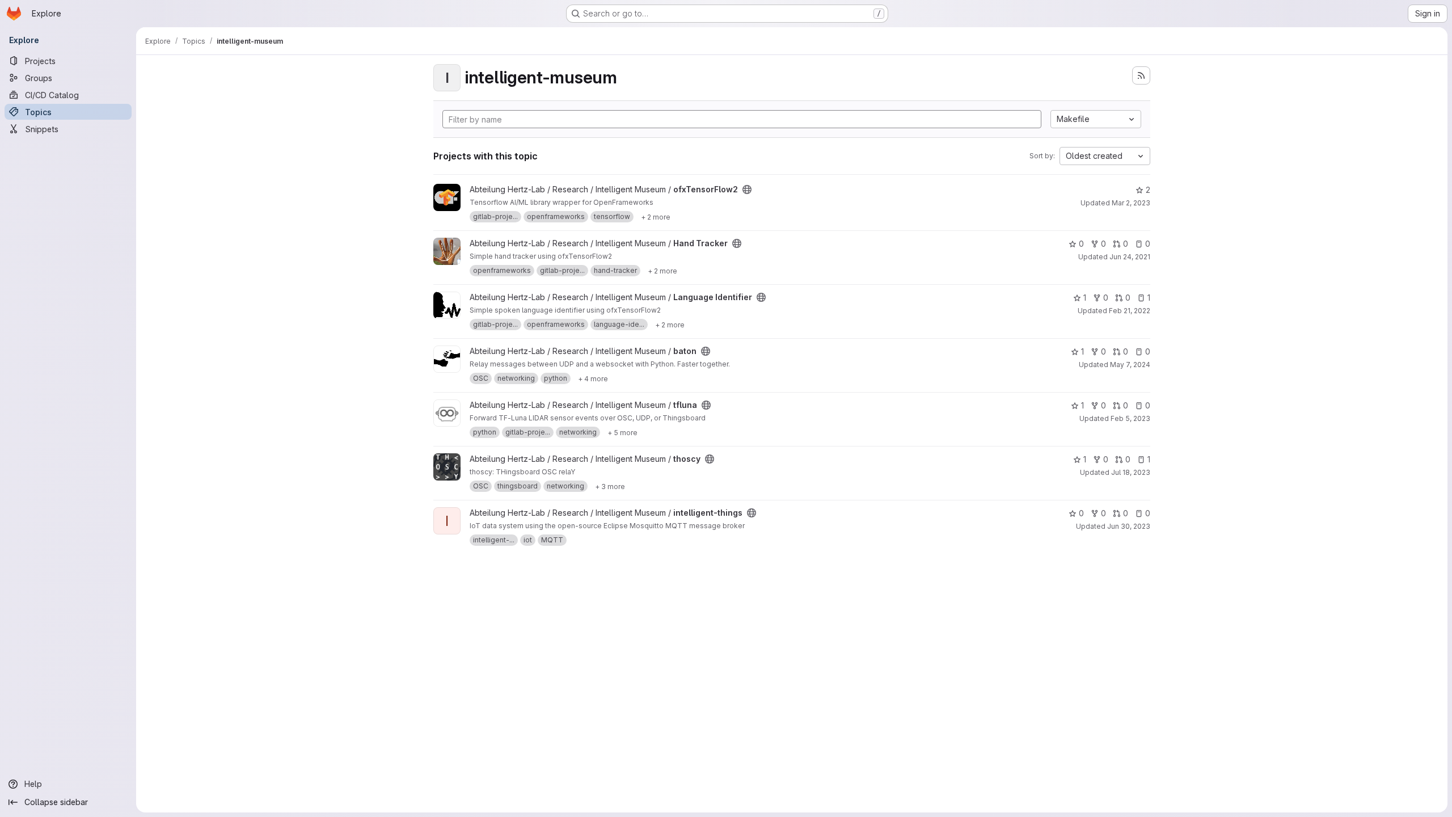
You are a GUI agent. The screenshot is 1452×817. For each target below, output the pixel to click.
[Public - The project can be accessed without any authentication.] (747, 189)
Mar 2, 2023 (1131, 203)
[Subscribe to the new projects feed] (1141, 75)
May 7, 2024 (1130, 364)
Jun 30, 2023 (1128, 526)
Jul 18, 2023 (1130, 472)
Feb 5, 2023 (1130, 418)
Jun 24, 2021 (1129, 256)
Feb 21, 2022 (1129, 310)
